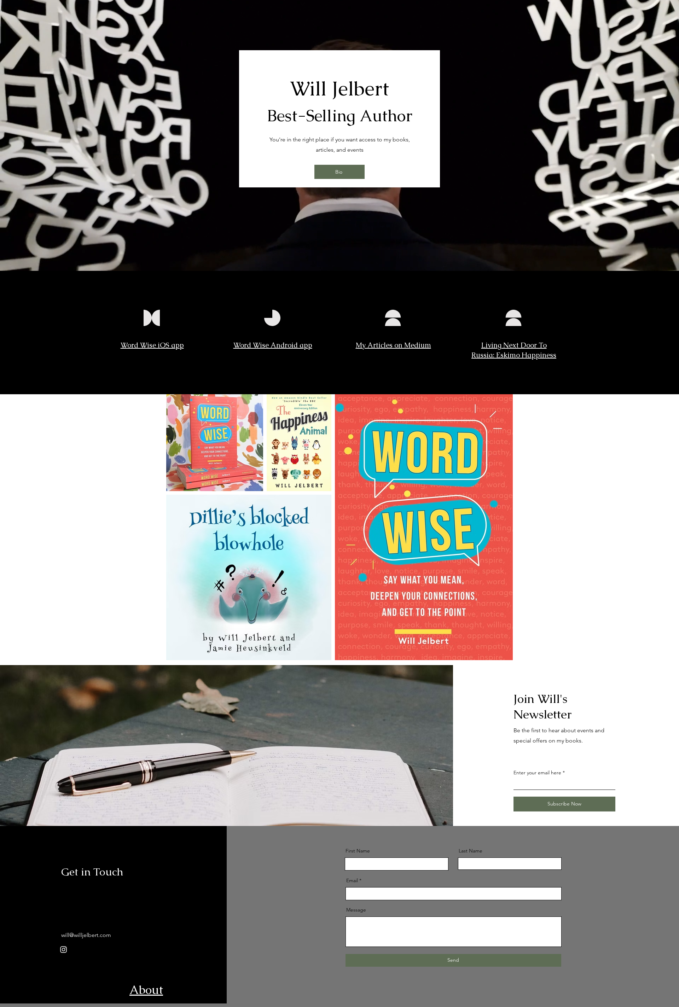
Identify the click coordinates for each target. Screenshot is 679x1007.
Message (356, 909)
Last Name (470, 850)
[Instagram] (63, 949)
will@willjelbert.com (86, 935)
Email (352, 880)
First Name (358, 850)
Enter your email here (537, 772)
